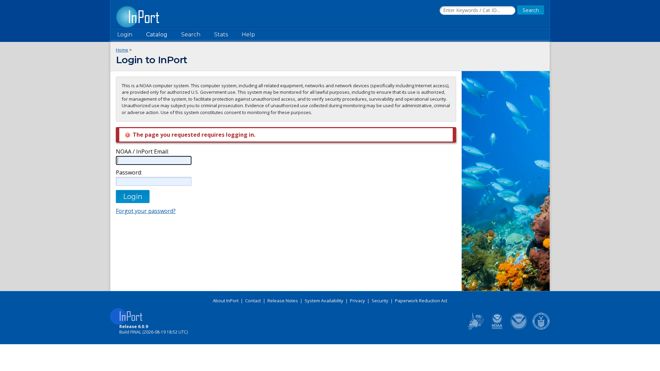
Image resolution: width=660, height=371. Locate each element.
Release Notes (282, 300)
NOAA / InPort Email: (142, 151)
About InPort (226, 300)
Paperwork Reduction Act (421, 300)
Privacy (357, 300)
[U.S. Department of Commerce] (541, 328)
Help (248, 34)
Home (122, 50)
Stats (221, 34)
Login (124, 34)
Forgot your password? (146, 211)
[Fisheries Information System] (475, 328)
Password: (129, 172)
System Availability (324, 300)
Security (380, 300)
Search (190, 34)
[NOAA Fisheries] (497, 328)
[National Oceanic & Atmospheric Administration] (519, 328)
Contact (253, 300)
